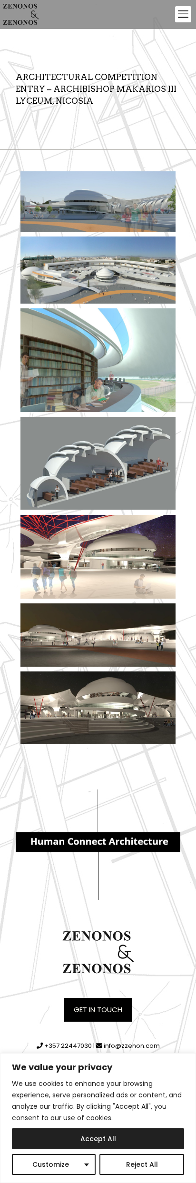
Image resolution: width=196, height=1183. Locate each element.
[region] (98, 1118)
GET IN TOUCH (98, 1010)
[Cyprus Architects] (21, 14)
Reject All (142, 1164)
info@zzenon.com (132, 1045)
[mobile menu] (183, 14)
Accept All (98, 1139)
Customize (50, 1164)
